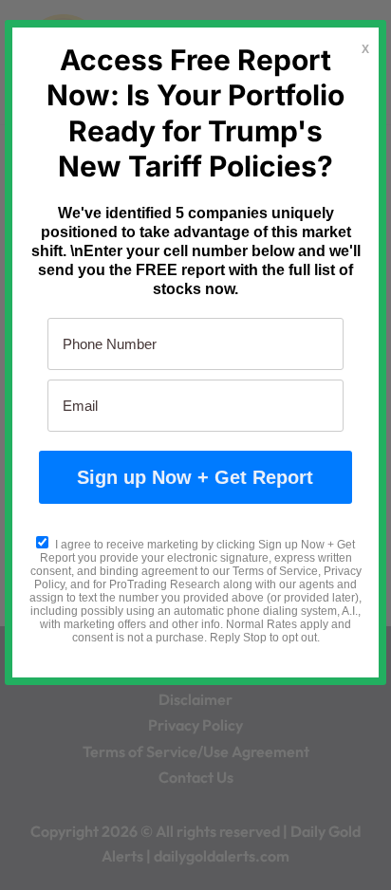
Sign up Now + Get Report (195, 477)
